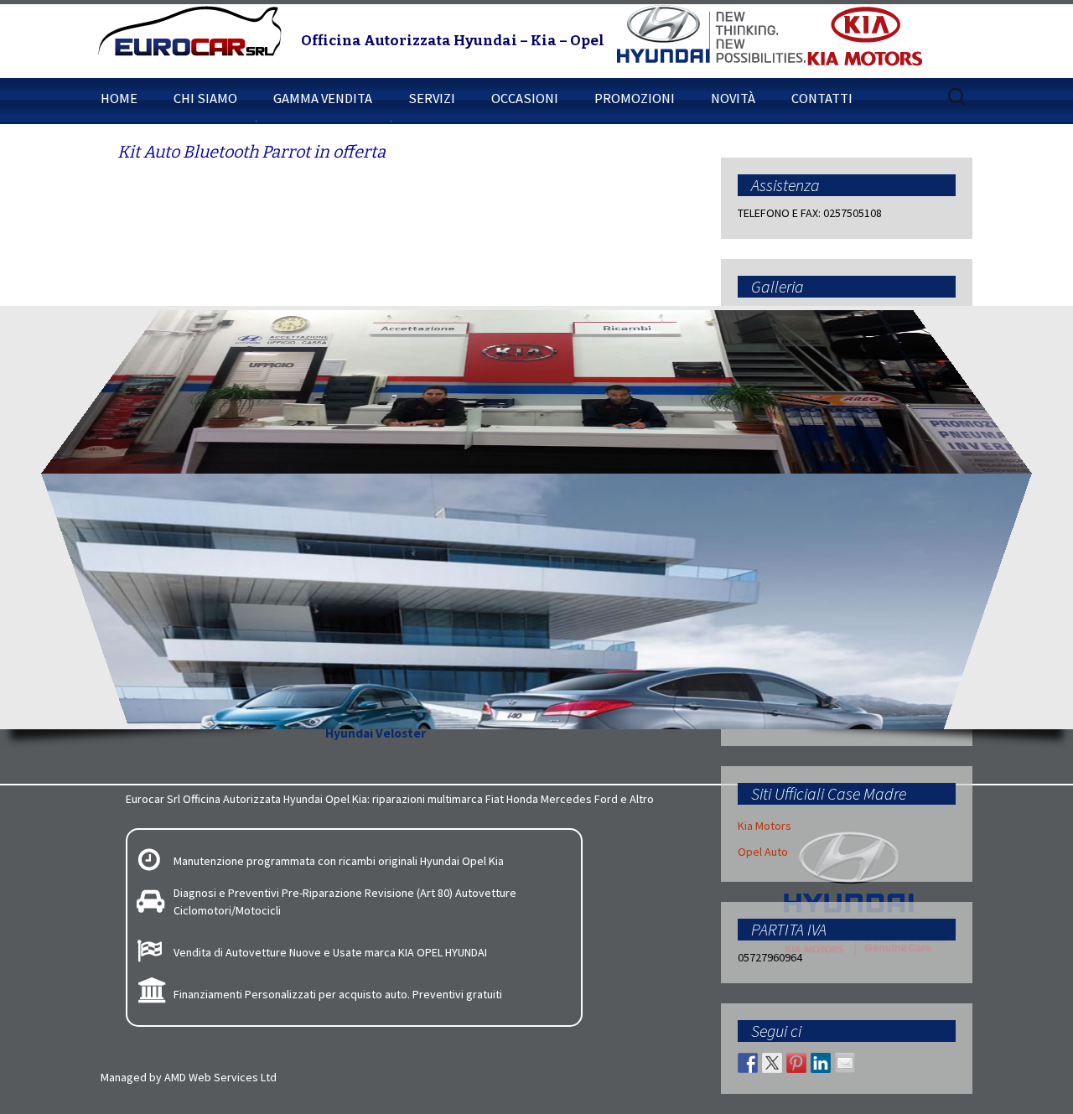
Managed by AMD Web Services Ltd (189, 1077)
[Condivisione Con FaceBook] (748, 1063)
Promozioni (634, 98)
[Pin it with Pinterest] (796, 1063)
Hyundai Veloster (375, 733)
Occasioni (524, 98)
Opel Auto (763, 851)
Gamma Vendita (322, 98)
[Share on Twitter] (772, 1063)
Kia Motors (764, 825)
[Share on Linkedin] (821, 1063)
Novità (733, 98)
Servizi (431, 98)
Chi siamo (205, 98)
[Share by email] (845, 1063)
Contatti (822, 98)
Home (119, 98)
